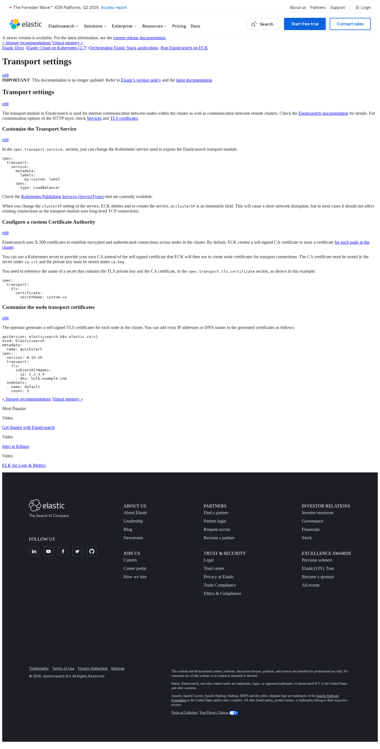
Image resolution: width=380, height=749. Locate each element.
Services (94, 118)
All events (311, 585)
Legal (209, 560)
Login (366, 7)
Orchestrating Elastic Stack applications (123, 47)
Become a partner (219, 537)
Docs (195, 26)
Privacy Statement (93, 668)
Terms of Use (63, 668)
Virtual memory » (67, 42)
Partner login (215, 521)
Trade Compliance (220, 585)
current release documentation (139, 37)
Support (337, 7)
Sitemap (118, 668)
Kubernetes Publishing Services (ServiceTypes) (62, 196)
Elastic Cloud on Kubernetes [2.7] (57, 47)
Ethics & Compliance (222, 593)
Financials (311, 529)
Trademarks (39, 668)
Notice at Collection (184, 712)
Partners (318, 7)
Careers (130, 560)
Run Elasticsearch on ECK (184, 47)
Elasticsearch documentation (323, 113)
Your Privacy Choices (214, 712)
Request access (217, 529)
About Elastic (135, 512)
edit (5, 75)
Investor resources (318, 512)
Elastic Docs (13, 47)
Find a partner (216, 512)
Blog (128, 529)
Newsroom (133, 537)
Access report (114, 7)
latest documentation (194, 80)
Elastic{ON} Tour (318, 568)
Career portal (135, 568)
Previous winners (317, 560)
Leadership (133, 521)
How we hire (135, 576)
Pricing (179, 26)
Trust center (214, 568)
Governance (312, 521)
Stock (307, 537)
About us (298, 7)
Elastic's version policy (141, 80)
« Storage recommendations (26, 42)
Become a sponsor (318, 576)
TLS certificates (124, 118)
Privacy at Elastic (219, 576)
